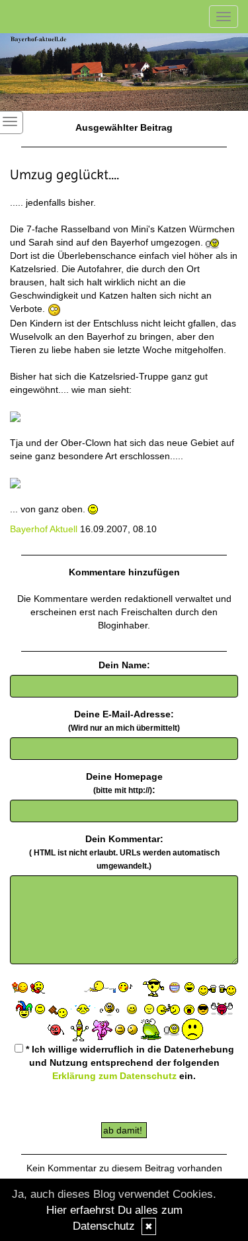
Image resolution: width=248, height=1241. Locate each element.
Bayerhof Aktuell (43, 529)
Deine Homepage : (124, 783)
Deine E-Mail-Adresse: (124, 721)
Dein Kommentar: (124, 852)
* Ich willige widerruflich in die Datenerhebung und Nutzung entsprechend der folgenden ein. (128, 1062)
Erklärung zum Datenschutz (114, 1075)
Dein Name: (124, 665)
